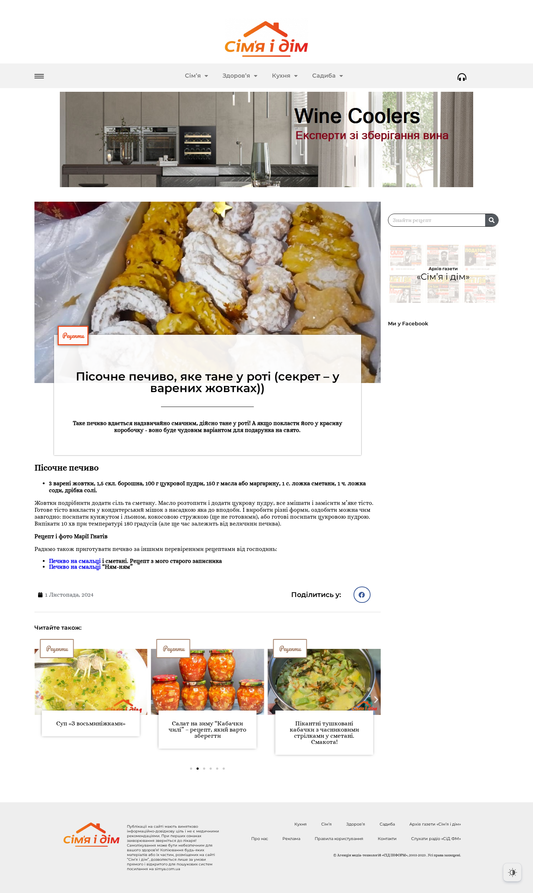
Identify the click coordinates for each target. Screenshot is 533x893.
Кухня (281, 75)
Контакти (387, 838)
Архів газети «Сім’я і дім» (435, 824)
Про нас (259, 838)
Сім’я (193, 75)
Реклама (291, 838)
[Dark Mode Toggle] (512, 872)
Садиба (324, 75)
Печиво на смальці (75, 560)
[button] (362, 595)
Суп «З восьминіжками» (90, 723)
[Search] (491, 220)
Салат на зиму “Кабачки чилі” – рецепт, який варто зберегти (207, 729)
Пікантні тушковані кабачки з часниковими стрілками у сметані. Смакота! (324, 732)
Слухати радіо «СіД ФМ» (436, 838)
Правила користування (339, 838)
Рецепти (73, 335)
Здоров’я (236, 75)
